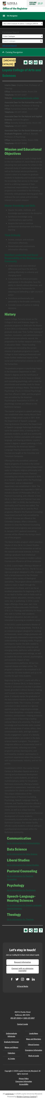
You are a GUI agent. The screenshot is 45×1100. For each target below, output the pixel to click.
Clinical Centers (33, 1044)
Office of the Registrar (15, 8)
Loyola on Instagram (22, 979)
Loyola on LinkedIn (33, 979)
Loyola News (33, 1033)
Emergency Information (33, 1050)
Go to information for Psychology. (21, 890)
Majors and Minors (11, 1047)
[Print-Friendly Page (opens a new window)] (36, 62)
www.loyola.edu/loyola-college (25, 98)
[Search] (41, 41)
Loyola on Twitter (17, 979)
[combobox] (22, 24)
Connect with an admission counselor (22, 969)
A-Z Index (11, 1058)
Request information (22, 962)
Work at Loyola (33, 1056)
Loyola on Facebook (11, 979)
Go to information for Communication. (23, 843)
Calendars (11, 1053)
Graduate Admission (11, 1042)
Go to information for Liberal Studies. (23, 865)
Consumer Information (23, 1081)
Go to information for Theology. (20, 919)
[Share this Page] (31, 62)
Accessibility (23, 1084)
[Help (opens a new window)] (41, 62)
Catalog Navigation (14, 52)
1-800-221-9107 (29, 1018)
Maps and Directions (33, 1039)
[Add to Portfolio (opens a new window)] (26, 62)
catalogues (9, 1094)
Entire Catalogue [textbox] (9, 36)
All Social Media (22, 986)
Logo (10, 4)
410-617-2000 (15, 1018)
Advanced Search (9, 45)
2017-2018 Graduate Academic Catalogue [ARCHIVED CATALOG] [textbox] (21, 24)
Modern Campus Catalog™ (27, 1096)
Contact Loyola (22, 1024)
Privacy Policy (24, 1078)
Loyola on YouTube (28, 979)
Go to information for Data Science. (22, 854)
